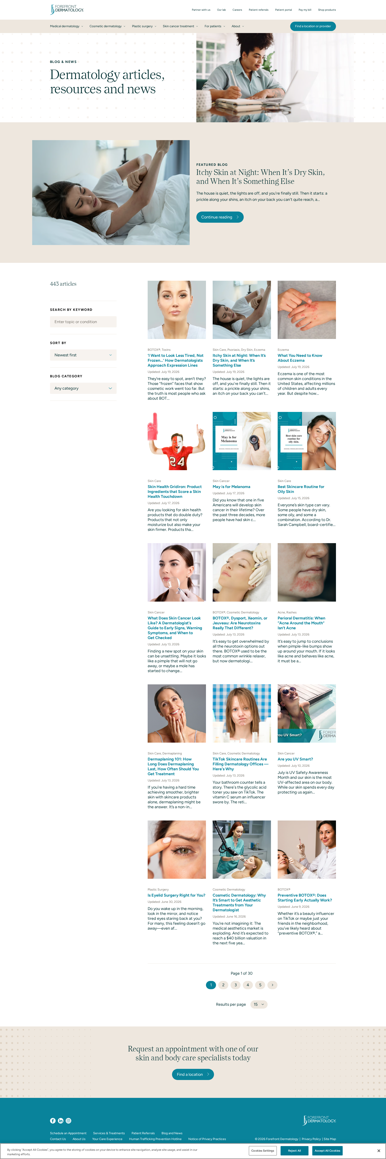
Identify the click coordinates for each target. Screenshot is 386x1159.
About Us (79, 1139)
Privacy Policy (311, 1139)
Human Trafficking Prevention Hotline (155, 1139)
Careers (237, 9)
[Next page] (272, 985)
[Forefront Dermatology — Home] (67, 9)
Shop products (327, 9)
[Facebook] (53, 1121)
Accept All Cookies (327, 1150)
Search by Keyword (71, 310)
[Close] (379, 1151)
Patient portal (283, 9)
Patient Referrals (143, 1133)
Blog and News (172, 1133)
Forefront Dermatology (282, 1139)
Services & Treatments (109, 1133)
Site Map (330, 1139)
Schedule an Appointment (68, 1133)
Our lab (221, 9)
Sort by (58, 343)
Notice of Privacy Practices (207, 1139)
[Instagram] (68, 1121)
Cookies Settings (262, 1150)
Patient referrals (259, 9)
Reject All (294, 1150)
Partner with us (201, 9)
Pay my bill (305, 9)
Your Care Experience (107, 1139)
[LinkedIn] (60, 1121)
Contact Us (58, 1139)
